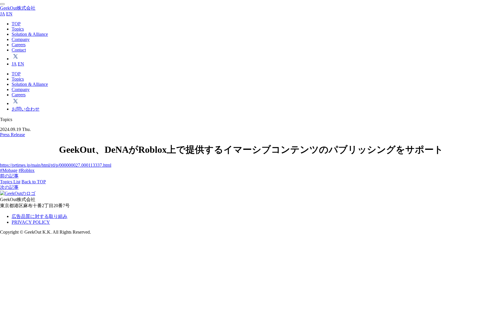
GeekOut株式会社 (17, 8)
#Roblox (27, 170)
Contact (19, 49)
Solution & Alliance (30, 34)
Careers (19, 44)
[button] (2, 4)
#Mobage (8, 170)
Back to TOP (33, 181)
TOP (16, 23)
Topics (18, 28)
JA (2, 13)
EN (9, 13)
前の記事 (9, 175)
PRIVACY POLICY (31, 222)
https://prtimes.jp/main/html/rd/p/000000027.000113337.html (55, 165)
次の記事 (9, 187)
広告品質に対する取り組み (39, 216)
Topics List (10, 181)
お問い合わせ (26, 108)
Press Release (12, 134)
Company (21, 39)
